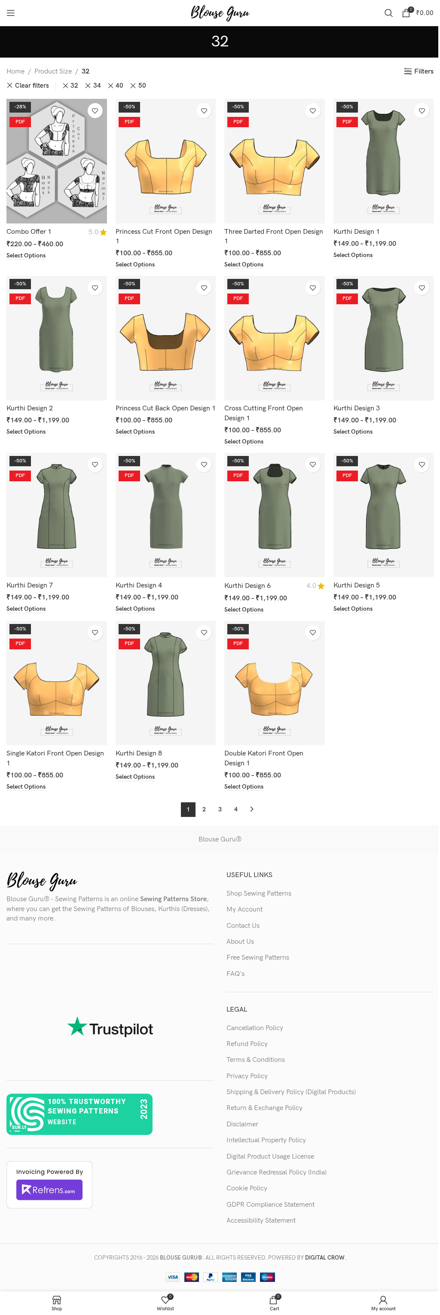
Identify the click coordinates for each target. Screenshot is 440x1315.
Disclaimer (242, 1124)
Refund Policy (247, 1044)
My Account (244, 909)
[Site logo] (220, 13)
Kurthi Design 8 (139, 753)
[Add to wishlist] (95, 110)
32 (74, 86)
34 (97, 86)
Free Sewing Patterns (257, 958)
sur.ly (19, 1127)
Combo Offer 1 (29, 232)
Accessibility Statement (261, 1221)
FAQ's (235, 974)
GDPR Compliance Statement (270, 1205)
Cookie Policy (246, 1188)
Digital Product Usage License (270, 1157)
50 (142, 86)
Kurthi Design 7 (29, 585)
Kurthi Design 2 (29, 408)
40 (119, 86)
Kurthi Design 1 (356, 232)
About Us (240, 942)
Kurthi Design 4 (139, 585)
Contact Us (243, 926)
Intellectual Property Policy (266, 1140)
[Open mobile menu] (10, 12)
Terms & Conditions (255, 1060)
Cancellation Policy (254, 1028)
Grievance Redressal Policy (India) (276, 1172)
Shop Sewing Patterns (258, 894)
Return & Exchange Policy (264, 1108)
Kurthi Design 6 (247, 586)
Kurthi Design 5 (356, 585)
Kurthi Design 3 (356, 408)
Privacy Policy (247, 1076)
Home (15, 71)
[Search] (388, 12)
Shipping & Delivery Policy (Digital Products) (291, 1092)
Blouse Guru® (220, 839)
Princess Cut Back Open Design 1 (166, 408)
